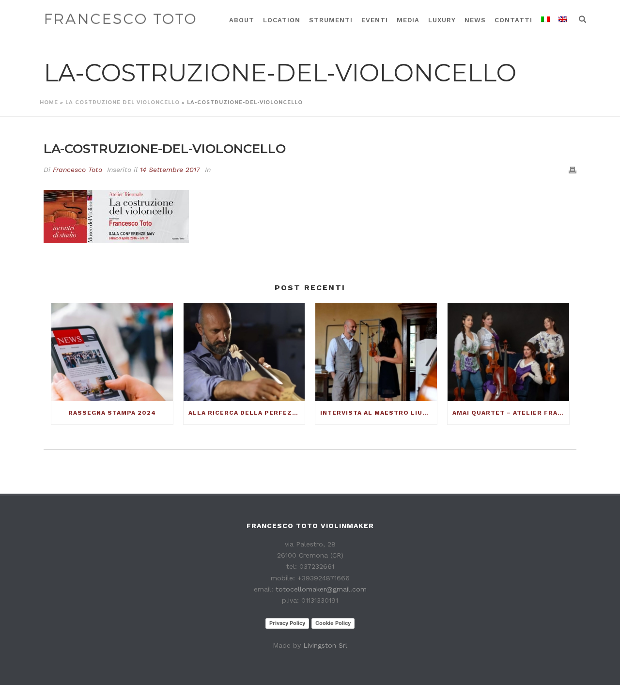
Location (281, 20)
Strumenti (331, 20)
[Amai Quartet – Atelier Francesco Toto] (508, 352)
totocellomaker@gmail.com (321, 589)
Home (49, 102)
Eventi (374, 20)
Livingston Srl (325, 645)
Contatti (513, 20)
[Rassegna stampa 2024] (112, 352)
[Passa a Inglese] (563, 19)
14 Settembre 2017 (170, 169)
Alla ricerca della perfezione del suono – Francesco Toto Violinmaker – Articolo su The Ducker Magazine (246, 412)
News (475, 20)
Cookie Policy (333, 623)
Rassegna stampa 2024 (112, 412)
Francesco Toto (77, 169)
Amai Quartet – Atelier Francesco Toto (510, 412)
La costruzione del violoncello (122, 102)
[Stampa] (572, 169)
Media (408, 20)
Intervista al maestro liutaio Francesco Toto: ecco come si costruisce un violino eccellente (378, 412)
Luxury (442, 20)
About (241, 20)
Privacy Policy (287, 623)
